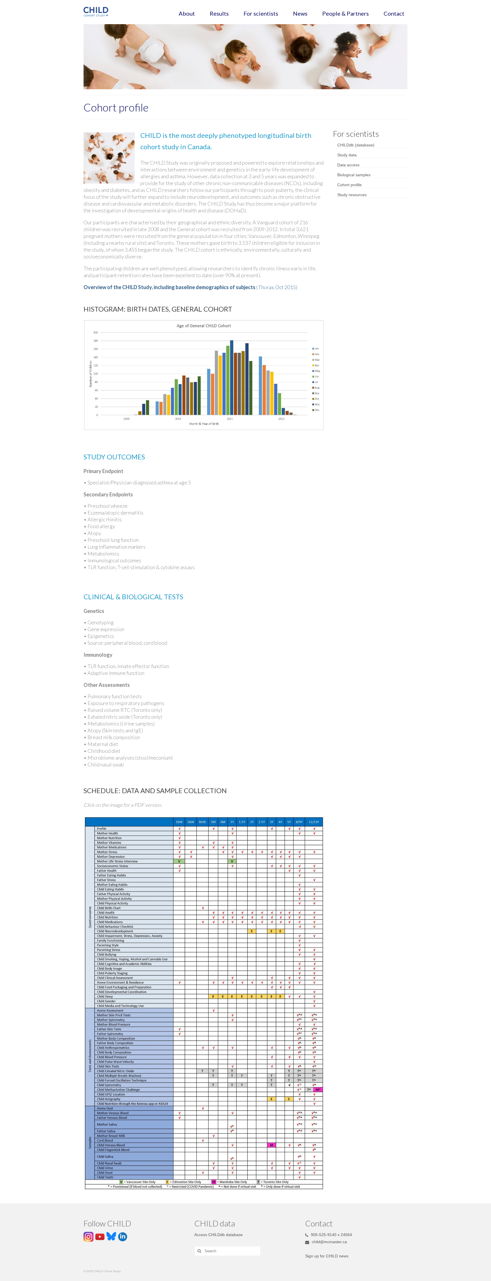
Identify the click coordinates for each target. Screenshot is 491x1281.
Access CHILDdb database (218, 1234)
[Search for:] (227, 1251)
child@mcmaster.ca (329, 1241)
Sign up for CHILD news (326, 1256)
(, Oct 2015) (190, 287)
